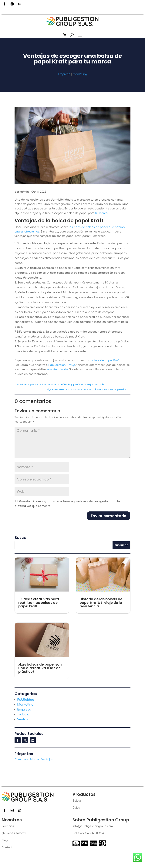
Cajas (76, 807)
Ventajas (47, 759)
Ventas (22, 719)
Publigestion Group (61, 365)
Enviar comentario (108, 515)
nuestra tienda (57, 369)
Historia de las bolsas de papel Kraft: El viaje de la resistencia (100, 603)
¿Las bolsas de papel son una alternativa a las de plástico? (40, 668)
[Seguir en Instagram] (12, 4)
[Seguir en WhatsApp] (20, 4)
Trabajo (23, 714)
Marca (34, 759)
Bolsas (77, 800)
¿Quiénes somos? (14, 833)
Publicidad (25, 699)
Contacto (8, 847)
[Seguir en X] (25, 740)
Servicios (8, 826)
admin (24, 191)
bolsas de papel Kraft (105, 360)
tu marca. (101, 213)
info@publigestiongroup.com (92, 826)
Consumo (21, 759)
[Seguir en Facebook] (5, 4)
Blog (5, 840)
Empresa (64, 74)
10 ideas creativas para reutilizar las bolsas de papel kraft (38, 603)
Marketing (80, 74)
